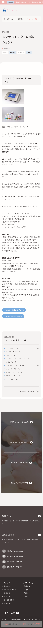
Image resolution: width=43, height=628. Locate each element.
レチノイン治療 (11, 362)
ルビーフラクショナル (13, 369)
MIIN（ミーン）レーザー (14, 375)
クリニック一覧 (28, 583)
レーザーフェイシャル (13, 351)
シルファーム (10, 355)
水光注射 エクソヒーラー (15, 365)
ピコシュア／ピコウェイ (14, 348)
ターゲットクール (12, 379)
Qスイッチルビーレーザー (15, 372)
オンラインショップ (8, 613)
